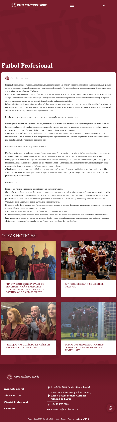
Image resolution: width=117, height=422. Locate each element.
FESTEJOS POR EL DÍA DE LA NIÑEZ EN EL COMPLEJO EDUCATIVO (28, 346)
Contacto (9, 408)
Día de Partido (12, 395)
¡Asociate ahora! (14, 389)
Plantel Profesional (16, 402)
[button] (103, 5)
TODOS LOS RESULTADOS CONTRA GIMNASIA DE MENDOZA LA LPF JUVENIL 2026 (84, 347)
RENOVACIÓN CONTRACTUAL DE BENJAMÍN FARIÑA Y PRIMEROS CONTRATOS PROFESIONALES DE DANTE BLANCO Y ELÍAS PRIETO (25, 288)
